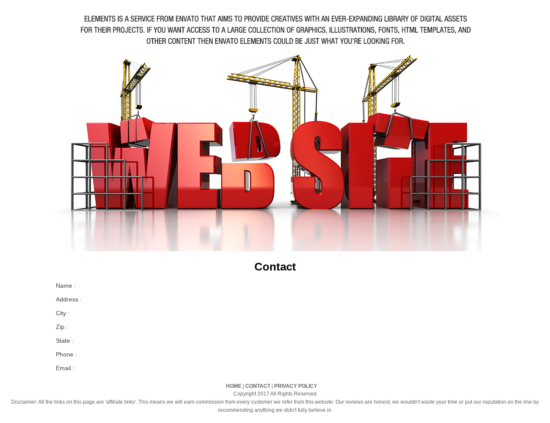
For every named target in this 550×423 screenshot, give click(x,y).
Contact (257, 386)
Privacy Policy (295, 386)
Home (233, 386)
